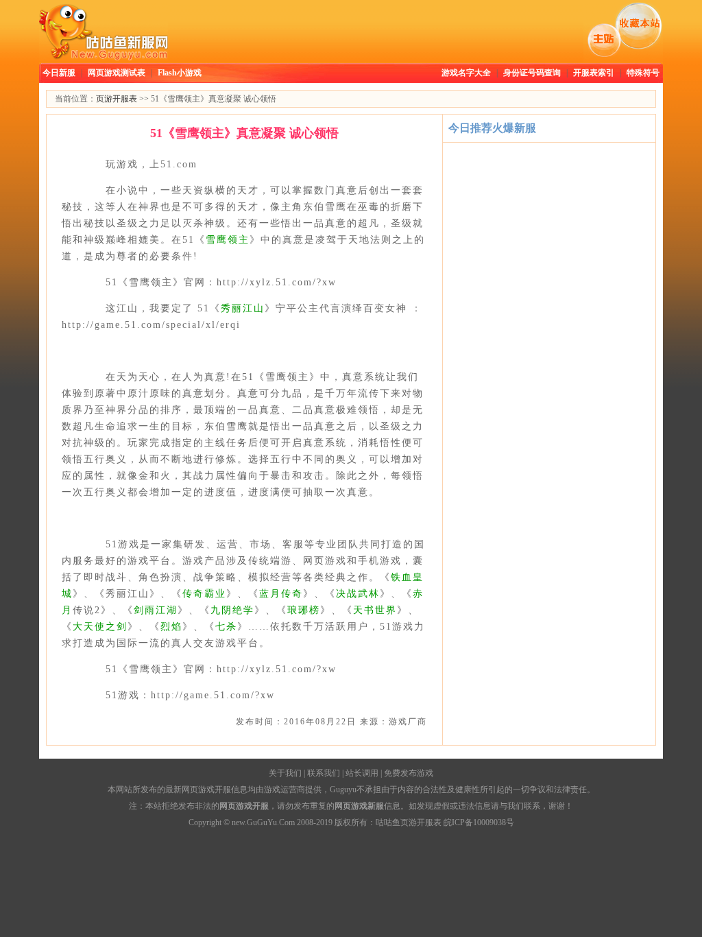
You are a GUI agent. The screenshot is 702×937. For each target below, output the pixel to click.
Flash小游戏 (180, 73)
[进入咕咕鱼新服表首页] (103, 57)
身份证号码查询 (532, 73)
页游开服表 (116, 99)
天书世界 (375, 610)
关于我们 (285, 773)
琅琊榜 (303, 610)
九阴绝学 (232, 610)
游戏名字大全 (466, 73)
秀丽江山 (243, 308)
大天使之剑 (100, 626)
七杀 (226, 626)
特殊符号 (643, 73)
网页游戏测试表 (116, 73)
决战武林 (358, 594)
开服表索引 (593, 73)
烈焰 (171, 626)
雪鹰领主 (228, 240)
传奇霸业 (204, 594)
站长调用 (362, 773)
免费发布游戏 (408, 773)
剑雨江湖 (156, 610)
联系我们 (323, 773)
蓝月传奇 (281, 594)
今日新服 (59, 73)
